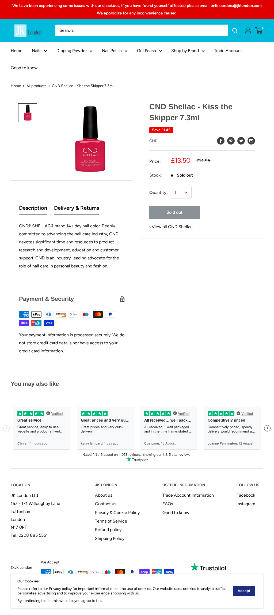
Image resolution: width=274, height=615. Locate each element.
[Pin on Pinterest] (231, 141)
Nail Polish (112, 50)
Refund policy (108, 529)
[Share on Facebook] (220, 141)
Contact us (105, 503)
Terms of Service (111, 521)
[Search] (235, 30)
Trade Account (228, 50)
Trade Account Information (188, 495)
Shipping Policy (109, 538)
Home (16, 50)
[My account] (248, 30)
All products (36, 86)
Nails (36, 50)
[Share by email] (251, 141)
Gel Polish (146, 50)
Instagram (246, 503)
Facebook (246, 495)
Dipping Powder (71, 50)
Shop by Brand (185, 50)
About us (103, 495)
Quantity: (158, 192)
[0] (259, 30)
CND (153, 141)
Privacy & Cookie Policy (117, 512)
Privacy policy (60, 588)
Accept (244, 591)
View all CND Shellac (172, 226)
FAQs (167, 503)
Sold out (174, 212)
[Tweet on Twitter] (241, 141)
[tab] (33, 209)
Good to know (24, 67)
